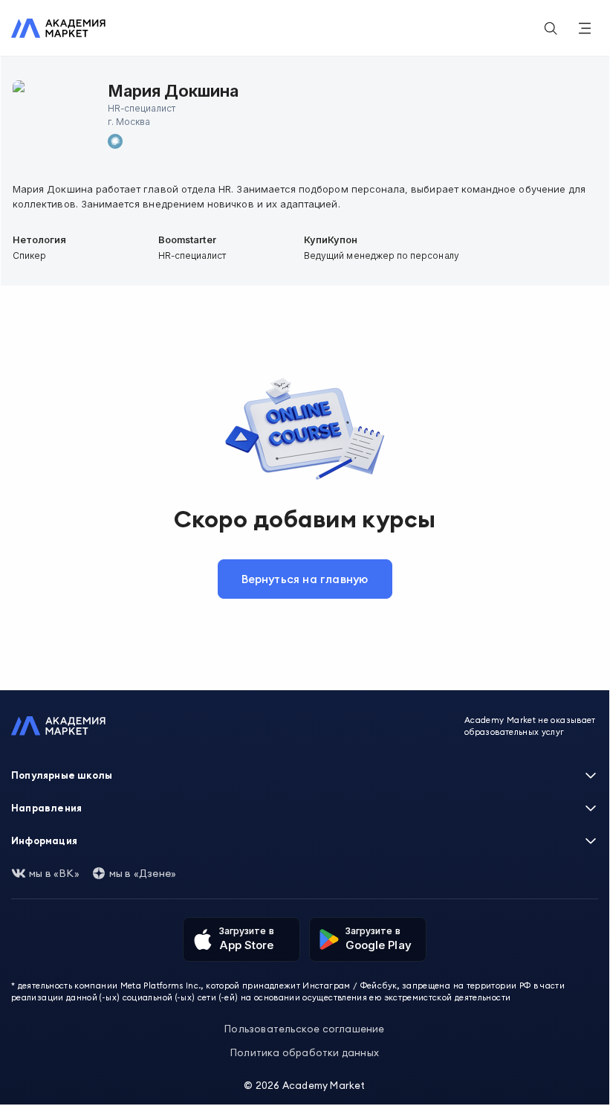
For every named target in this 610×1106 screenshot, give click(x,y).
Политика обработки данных (304, 1052)
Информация (44, 840)
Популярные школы (61, 775)
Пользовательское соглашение (304, 1029)
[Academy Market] (58, 28)
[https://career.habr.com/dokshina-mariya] (115, 141)
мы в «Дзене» (142, 873)
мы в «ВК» (54, 873)
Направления (46, 808)
